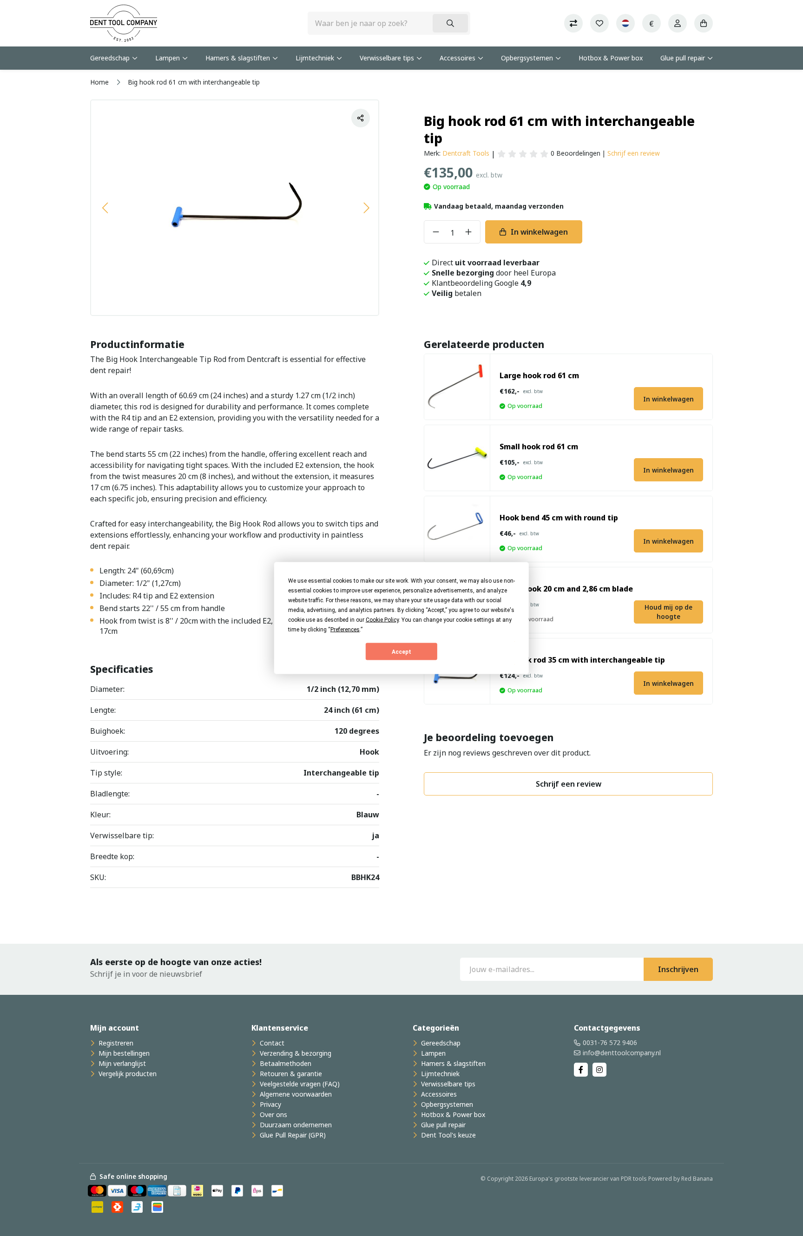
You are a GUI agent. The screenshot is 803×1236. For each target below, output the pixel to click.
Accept (401, 651)
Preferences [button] (345, 629)
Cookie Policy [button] (382, 620)
